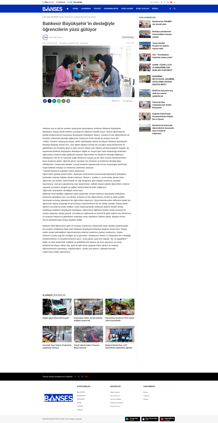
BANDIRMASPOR (111, 9)
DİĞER (154, 9)
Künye (145, 392)
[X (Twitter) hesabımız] (164, 2)
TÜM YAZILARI (127, 37)
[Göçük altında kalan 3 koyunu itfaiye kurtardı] (88, 334)
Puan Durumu (115, 406)
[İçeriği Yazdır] (68, 101)
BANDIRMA (86, 9)
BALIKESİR (130, 43)
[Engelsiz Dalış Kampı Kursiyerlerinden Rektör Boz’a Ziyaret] (145, 120)
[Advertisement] (88, 115)
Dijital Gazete (115, 392)
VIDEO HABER (127, 9)
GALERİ (49, 2)
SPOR (79, 403)
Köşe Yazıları (142, 9)
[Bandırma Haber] (52, 11)
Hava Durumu (115, 396)
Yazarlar (146, 396)
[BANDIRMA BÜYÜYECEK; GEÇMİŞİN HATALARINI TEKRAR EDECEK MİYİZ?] (145, 82)
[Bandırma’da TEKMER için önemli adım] (145, 27)
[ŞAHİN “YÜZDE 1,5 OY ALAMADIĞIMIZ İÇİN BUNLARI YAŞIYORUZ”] (145, 71)
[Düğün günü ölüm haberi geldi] (57, 307)
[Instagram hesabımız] (168, 2)
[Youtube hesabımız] (171, 2)
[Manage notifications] (5, 418)
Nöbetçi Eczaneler (116, 403)
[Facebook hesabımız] (161, 2)
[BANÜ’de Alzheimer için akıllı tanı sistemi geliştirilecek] (145, 96)
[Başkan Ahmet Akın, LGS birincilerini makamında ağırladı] (119, 334)
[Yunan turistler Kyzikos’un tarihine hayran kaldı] (145, 49)
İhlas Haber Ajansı (55, 37)
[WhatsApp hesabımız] (174, 2)
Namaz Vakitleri (115, 399)
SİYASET (97, 9)
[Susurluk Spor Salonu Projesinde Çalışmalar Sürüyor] (57, 334)
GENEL (75, 9)
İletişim (145, 399)
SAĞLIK (80, 410)
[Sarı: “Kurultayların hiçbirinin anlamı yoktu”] (145, 60)
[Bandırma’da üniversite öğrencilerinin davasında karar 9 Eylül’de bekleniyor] (145, 131)
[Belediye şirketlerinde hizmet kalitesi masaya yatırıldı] (145, 37)
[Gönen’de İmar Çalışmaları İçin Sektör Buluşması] (145, 108)
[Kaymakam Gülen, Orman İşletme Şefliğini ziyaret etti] (88, 307)
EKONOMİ (80, 399)
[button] (68, 9)
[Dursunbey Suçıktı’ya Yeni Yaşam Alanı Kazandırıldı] (119, 307)
